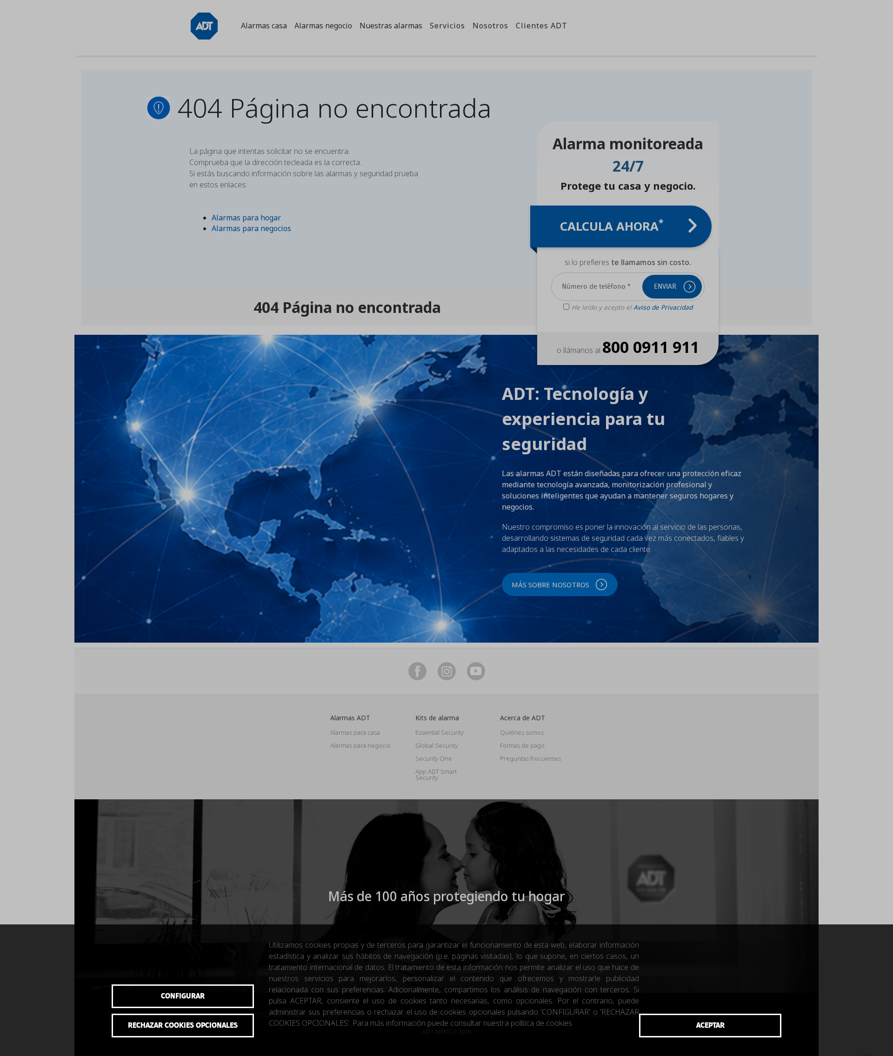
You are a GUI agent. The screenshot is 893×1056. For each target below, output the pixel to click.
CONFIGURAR (183, 996)
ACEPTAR (710, 1025)
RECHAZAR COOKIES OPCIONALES (183, 1025)
